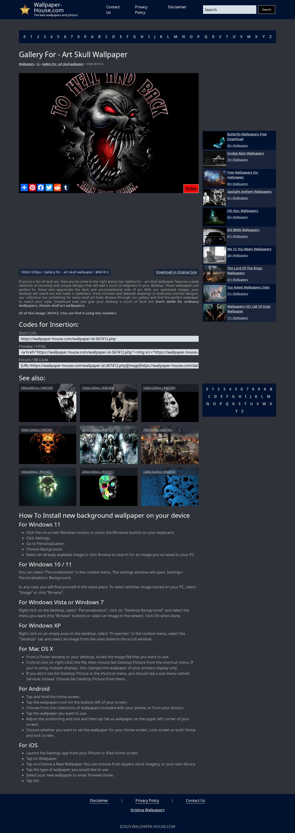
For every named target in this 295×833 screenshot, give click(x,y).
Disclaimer (177, 6)
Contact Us (195, 800)
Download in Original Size (176, 272)
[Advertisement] (109, 232)
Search (266, 9)
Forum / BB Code (33, 359)
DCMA (191, 188)
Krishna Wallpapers (148, 809)
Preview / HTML (32, 346)
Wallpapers (27, 64)
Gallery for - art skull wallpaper (62, 64)
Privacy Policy (147, 800)
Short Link (28, 333)
